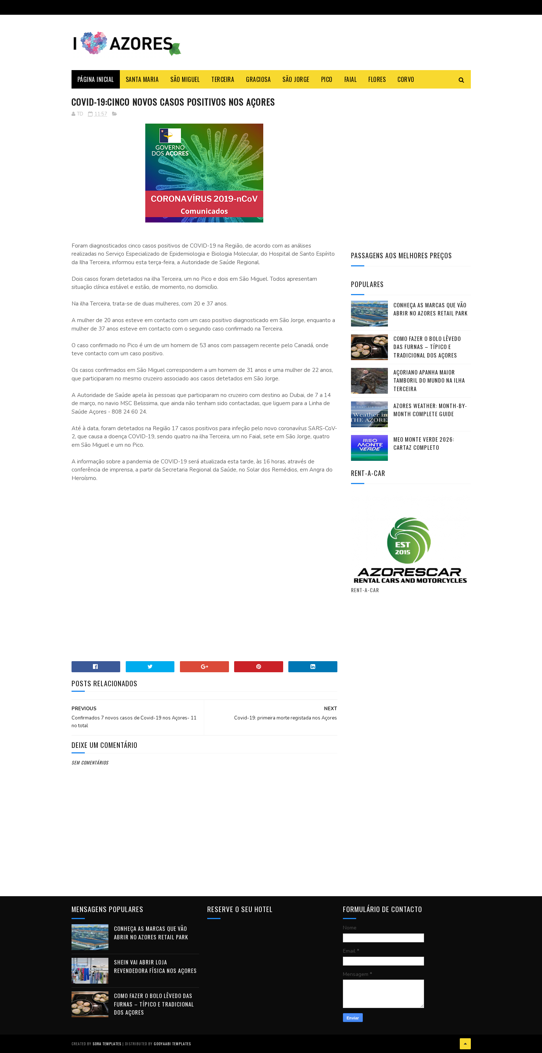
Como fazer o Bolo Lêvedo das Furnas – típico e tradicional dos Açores (427, 346)
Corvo (405, 79)
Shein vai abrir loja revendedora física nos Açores (155, 966)
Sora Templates (107, 1043)
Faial (350, 79)
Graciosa (258, 79)
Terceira (222, 79)
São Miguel (184, 79)
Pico (327, 79)
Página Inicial (95, 79)
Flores (377, 79)
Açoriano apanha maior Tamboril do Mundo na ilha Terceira (429, 380)
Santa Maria (142, 79)
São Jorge (295, 79)
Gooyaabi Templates (172, 1043)
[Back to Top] (465, 1043)
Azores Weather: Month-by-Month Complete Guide (430, 409)
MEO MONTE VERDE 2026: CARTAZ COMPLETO (423, 443)
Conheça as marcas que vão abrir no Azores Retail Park (430, 309)
